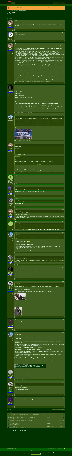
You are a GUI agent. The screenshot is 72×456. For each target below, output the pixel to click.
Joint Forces (17, 424)
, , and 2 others (22, 206)
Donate (21, 3)
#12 (63, 232)
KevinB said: (17, 188)
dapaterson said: (17, 384)
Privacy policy (57, 448)
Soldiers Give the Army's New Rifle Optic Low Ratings (30, 22)
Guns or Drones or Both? (15, 423)
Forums (12, 3)
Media (35, 3)
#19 (63, 382)
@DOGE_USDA (36, 247)
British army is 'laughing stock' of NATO (22, 364)
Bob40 (11, 421)
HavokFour (61, 424)
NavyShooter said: (17, 156)
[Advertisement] (18, 16)
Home (9, 3)
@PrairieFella (16, 46)
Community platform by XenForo (36, 450)
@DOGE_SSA (41, 247)
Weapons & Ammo (18, 415)
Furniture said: (17, 200)
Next (11, 18)
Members (45, 3)
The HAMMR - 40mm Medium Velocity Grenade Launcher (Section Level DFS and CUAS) (27, 414)
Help (60, 448)
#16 (63, 319)
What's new (26, 3)
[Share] (62, 20)
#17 (63, 332)
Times (43, 347)
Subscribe (17, 3)
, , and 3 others (21, 172)
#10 (63, 209)
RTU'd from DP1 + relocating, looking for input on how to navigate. (23, 417)
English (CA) (15, 448)
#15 (63, 281)
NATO (33, 341)
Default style (10, 448)
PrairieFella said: (17, 211)
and (20, 219)
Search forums (13, 4)
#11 (63, 221)
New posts (8, 4)
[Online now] (10, 89)
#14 (63, 267)
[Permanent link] (23, 338)
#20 (63, 397)
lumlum (11, 418)
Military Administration (19, 418)
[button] (29, 3)
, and (20, 379)
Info (31, 3)
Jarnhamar (61, 418)
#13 (63, 255)
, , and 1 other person (24, 112)
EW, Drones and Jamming (15, 426)
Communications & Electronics (20, 427)
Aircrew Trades (18, 421)
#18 (63, 370)
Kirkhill (11, 415)
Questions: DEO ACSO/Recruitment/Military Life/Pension (21, 420)
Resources (40, 3)
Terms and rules (51, 448)
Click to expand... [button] (39, 164)
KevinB (9, 13)
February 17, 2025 (37, 250)
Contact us (47, 448)
